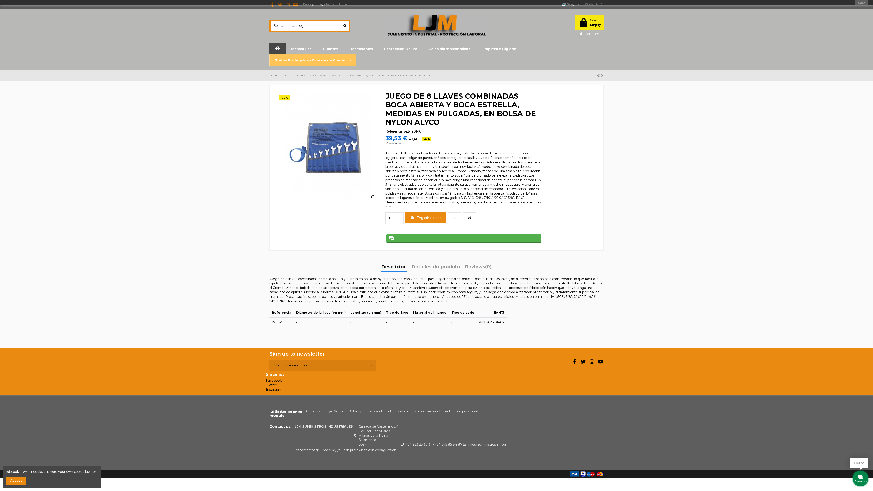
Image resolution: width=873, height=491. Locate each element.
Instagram (274, 389)
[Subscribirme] (371, 365)
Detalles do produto (435, 267)
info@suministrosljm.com (488, 444)
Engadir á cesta (429, 218)
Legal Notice (334, 411)
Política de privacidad (461, 411)
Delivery (354, 411)
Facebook (274, 380)
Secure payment (427, 411)
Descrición (394, 267)
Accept (16, 480)
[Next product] (602, 75)
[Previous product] (599, 75)
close (861, 3)
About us (312, 411)
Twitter (271, 385)
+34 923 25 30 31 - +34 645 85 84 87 (434, 444)
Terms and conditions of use (387, 411)
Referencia (394, 131)
